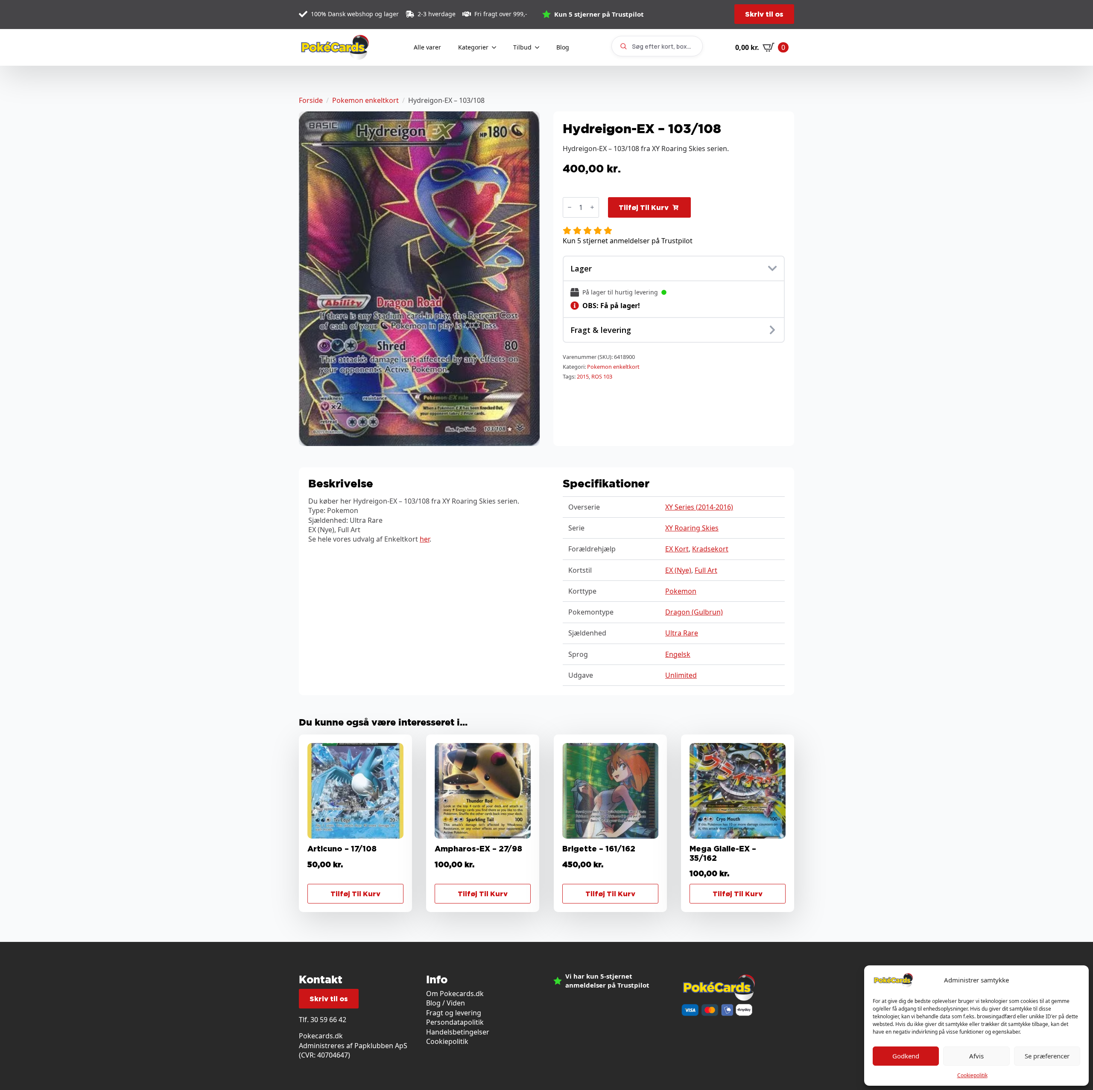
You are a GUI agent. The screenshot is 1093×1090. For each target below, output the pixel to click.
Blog (562, 47)
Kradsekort (710, 549)
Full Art (706, 570)
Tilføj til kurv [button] (355, 894)
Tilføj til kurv (644, 207)
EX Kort (677, 549)
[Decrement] (569, 207)
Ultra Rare (681, 633)
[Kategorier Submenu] (496, 47)
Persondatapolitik (455, 1022)
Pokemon (680, 591)
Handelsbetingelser (457, 1032)
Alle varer (427, 47)
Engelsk (677, 654)
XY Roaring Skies (692, 528)
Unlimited (681, 675)
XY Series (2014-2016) (699, 507)
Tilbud (522, 47)
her (425, 539)
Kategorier (473, 47)
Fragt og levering (453, 1012)
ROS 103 (601, 376)
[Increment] (592, 207)
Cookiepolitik (972, 1075)
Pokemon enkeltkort (365, 100)
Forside (311, 100)
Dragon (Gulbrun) (694, 612)
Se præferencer (1047, 1056)
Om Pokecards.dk (455, 993)
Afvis (976, 1056)
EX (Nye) (678, 570)
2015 (583, 376)
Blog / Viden (445, 1003)
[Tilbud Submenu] (540, 47)
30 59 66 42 (328, 1019)
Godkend (905, 1056)
